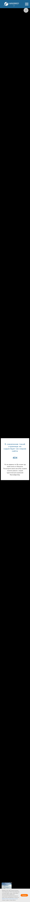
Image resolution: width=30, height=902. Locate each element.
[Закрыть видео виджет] (11, 883)
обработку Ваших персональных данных (10, 898)
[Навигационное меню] (26, 4)
